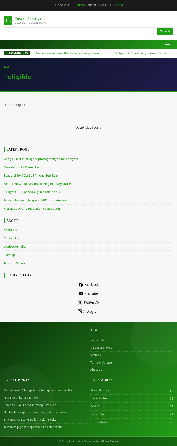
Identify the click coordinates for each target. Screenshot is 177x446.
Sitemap (9, 255)
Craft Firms (97, 406)
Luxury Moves (99, 422)
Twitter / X (91, 302)
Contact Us (11, 238)
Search (165, 31)
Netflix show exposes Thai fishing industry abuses (61, 53)
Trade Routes (98, 398)
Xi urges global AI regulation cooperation (32, 208)
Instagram (91, 311)
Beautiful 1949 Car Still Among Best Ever (31, 175)
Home (8, 105)
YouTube (91, 293)
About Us (10, 230)
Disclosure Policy (15, 246)
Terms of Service (15, 263)
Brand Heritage (100, 390)
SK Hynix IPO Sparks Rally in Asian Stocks (134, 53)
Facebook (91, 284)
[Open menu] (167, 44)
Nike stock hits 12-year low (22, 167)
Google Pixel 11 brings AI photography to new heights (41, 159)
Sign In (118, 4)
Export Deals (98, 414)
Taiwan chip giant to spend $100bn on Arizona (35, 200)
